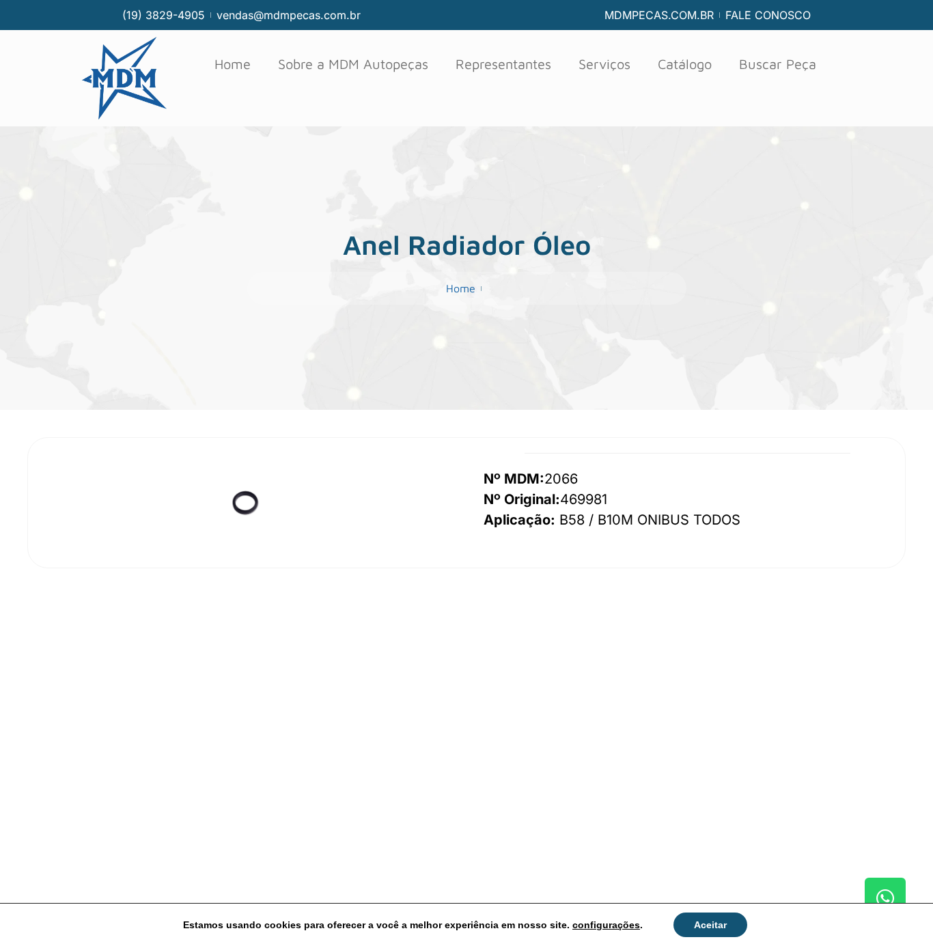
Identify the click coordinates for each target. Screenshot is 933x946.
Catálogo (685, 64)
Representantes (503, 64)
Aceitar (710, 924)
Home (232, 64)
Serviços (604, 64)
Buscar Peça (777, 64)
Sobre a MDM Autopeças (353, 64)
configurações (606, 924)
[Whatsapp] (885, 898)
